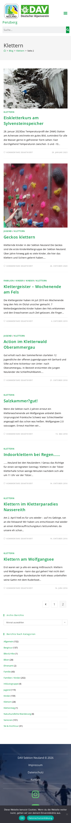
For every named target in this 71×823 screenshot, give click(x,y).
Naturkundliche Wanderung (17, 713)
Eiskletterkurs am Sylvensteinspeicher (24, 120)
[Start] (5, 50)
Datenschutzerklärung (40, 818)
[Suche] (67, 30)
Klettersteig (9, 707)
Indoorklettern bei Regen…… (32, 454)
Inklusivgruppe (11, 683)
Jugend (8, 231)
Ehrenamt (8, 665)
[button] (65, 13)
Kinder (30, 280)
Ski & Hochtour (11, 725)
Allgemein (8, 641)
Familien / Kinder (14, 280)
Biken (6, 659)
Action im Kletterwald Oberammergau (25, 344)
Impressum (35, 765)
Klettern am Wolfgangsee (29, 559)
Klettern (9, 112)
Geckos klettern (19, 237)
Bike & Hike (9, 653)
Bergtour (8, 647)
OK (22, 818)
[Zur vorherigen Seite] (45, 604)
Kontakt (35, 779)
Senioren (8, 719)
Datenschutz (35, 772)
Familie (7, 671)
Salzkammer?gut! (21, 400)
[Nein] (67, 814)
